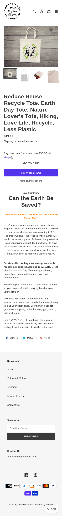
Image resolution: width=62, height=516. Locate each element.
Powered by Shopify (43, 505)
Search (11, 369)
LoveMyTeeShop (25, 505)
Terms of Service (16, 396)
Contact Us (13, 404)
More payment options (31, 181)
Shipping (8, 141)
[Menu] (56, 11)
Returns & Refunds (17, 378)
